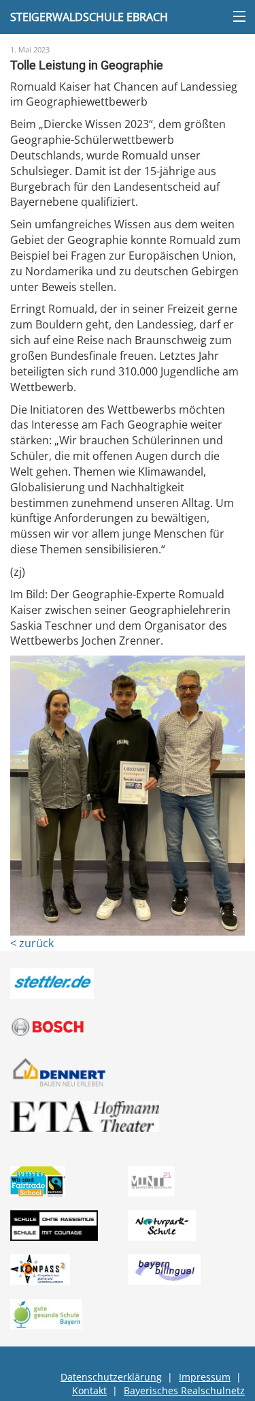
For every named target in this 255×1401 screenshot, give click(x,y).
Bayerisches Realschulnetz (184, 1390)
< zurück (32, 943)
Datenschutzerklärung (111, 1376)
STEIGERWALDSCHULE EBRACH (89, 17)
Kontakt (89, 1390)
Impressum (205, 1376)
